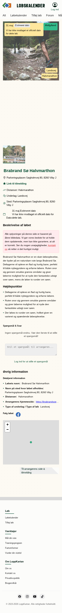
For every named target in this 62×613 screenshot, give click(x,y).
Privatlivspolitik (12, 578)
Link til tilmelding (16, 183)
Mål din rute (10, 538)
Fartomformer (11, 548)
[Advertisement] (31, 113)
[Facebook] (19, 596)
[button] (31, 442)
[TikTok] (42, 596)
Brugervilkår (11, 583)
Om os (8, 568)
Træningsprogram (13, 543)
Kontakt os (10, 573)
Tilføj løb (9, 522)
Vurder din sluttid (13, 553)
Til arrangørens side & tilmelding (33, 470)
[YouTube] (34, 596)
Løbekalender (11, 517)
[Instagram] (27, 596)
